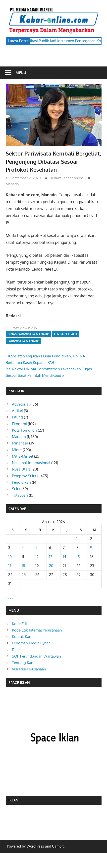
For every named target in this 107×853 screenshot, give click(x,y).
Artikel (17, 410)
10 (10, 556)
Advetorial (20, 404)
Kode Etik (20, 623)
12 (37, 556)
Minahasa (20, 443)
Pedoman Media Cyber (31, 643)
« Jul (9, 597)
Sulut (16, 488)
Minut (17, 449)
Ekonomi (19, 423)
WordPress (35, 846)
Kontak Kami (22, 636)
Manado (12, 184)
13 (50, 556)
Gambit (58, 846)
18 (23, 565)
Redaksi (18, 649)
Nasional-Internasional (31, 462)
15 (78, 556)
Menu (21, 72)
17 (9, 565)
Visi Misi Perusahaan (29, 669)
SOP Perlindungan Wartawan (36, 656)
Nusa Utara (21, 469)
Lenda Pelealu (65, 334)
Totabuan (20, 495)
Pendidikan (21, 482)
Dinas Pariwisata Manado (28, 334)
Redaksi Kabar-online (67, 178)
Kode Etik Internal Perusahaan (37, 630)
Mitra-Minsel (22, 456)
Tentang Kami (23, 662)
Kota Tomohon (24, 430)
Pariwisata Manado (23, 341)
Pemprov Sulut (24, 476)
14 (64, 556)
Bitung (17, 417)
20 (51, 565)
